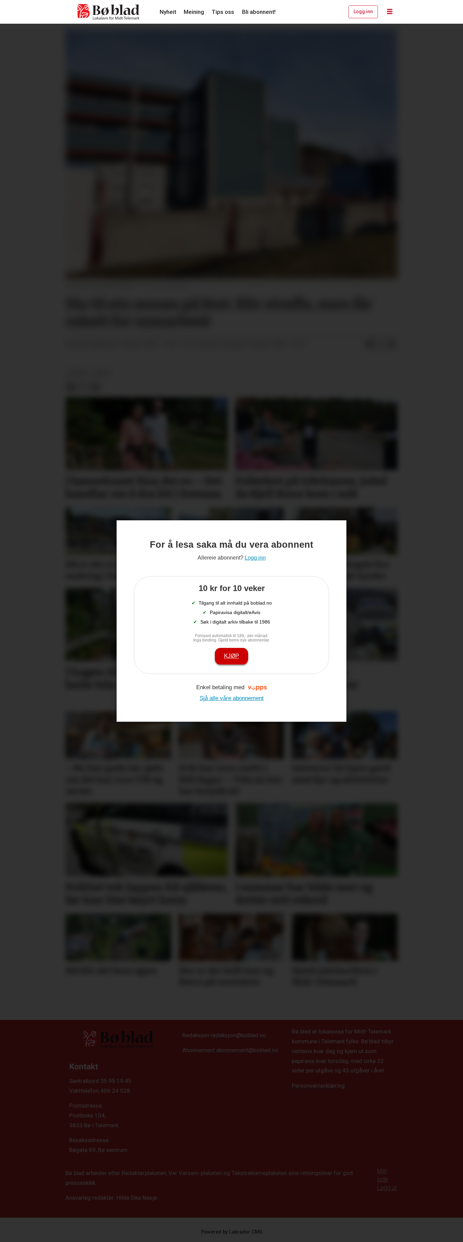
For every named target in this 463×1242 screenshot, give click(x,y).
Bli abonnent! (259, 11)
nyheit (77, 372)
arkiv (102, 372)
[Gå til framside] (108, 12)
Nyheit (168, 11)
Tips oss (223, 11)
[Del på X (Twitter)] (381, 344)
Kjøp (231, 656)
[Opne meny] (390, 12)
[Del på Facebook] (370, 344)
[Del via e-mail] (392, 344)
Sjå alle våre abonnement (232, 698)
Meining (194, 11)
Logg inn (363, 11)
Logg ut (387, 1187)
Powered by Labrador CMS (231, 1232)
